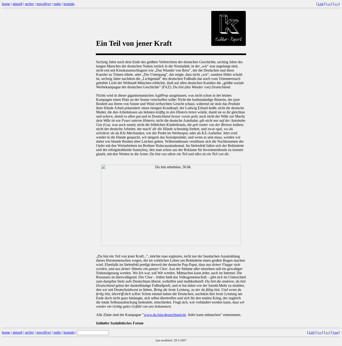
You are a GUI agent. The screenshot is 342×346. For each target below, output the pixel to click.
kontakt (69, 4)
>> (336, 4)
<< (329, 4)
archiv (29, 4)
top (335, 332)
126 (320, 4)
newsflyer (44, 4)
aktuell (17, 4)
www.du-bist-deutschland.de (165, 315)
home (6, 4)
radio (57, 4)
